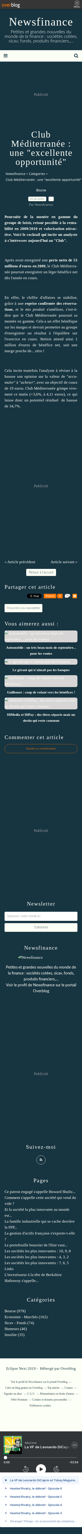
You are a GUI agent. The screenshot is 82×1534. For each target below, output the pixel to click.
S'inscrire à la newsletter (23, 608)
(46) (16, 1329)
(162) (26, 1317)
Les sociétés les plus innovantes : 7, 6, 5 (37, 1263)
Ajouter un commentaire (41, 748)
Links (9, 1269)
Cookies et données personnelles (49, 1399)
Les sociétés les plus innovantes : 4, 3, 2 (37, 1257)
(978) (15, 1311)
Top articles (53, 1387)
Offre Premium (19, 1399)
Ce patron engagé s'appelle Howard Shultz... (40, 1192)
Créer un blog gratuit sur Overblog (24, 1387)
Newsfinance (41, 21)
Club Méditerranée (41, 315)
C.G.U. (31, 1393)
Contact (68, 1387)
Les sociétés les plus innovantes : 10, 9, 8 (38, 1251)
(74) (19, 1323)
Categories (37, 174)
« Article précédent (20, 562)
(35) (15, 1335)
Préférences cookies (40, 1405)
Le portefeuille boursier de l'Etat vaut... (36, 1245)
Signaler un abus (13, 1393)
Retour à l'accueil (41, 572)
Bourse (41, 190)
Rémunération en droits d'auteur (57, 1393)
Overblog (68, 1368)
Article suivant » (64, 562)
